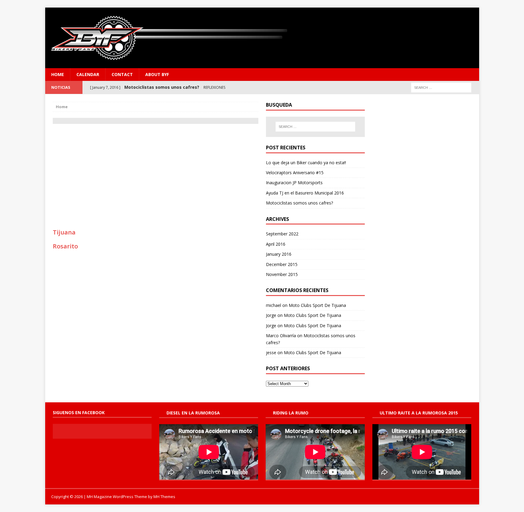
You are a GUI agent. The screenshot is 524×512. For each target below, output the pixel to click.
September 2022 (282, 234)
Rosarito (65, 246)
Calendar (87, 74)
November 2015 (282, 274)
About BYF (157, 74)
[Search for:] (441, 87)
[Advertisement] (155, 172)
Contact (122, 74)
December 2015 (281, 264)
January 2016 (278, 254)
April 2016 (275, 244)
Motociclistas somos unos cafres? (299, 203)
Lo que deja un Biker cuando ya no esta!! (306, 162)
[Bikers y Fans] (262, 38)
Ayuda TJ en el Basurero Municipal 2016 (305, 193)
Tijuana (64, 232)
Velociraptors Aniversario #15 (295, 172)
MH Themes (164, 496)
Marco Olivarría (281, 335)
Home (57, 74)
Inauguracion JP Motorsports (294, 182)
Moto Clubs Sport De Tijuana (317, 305)
